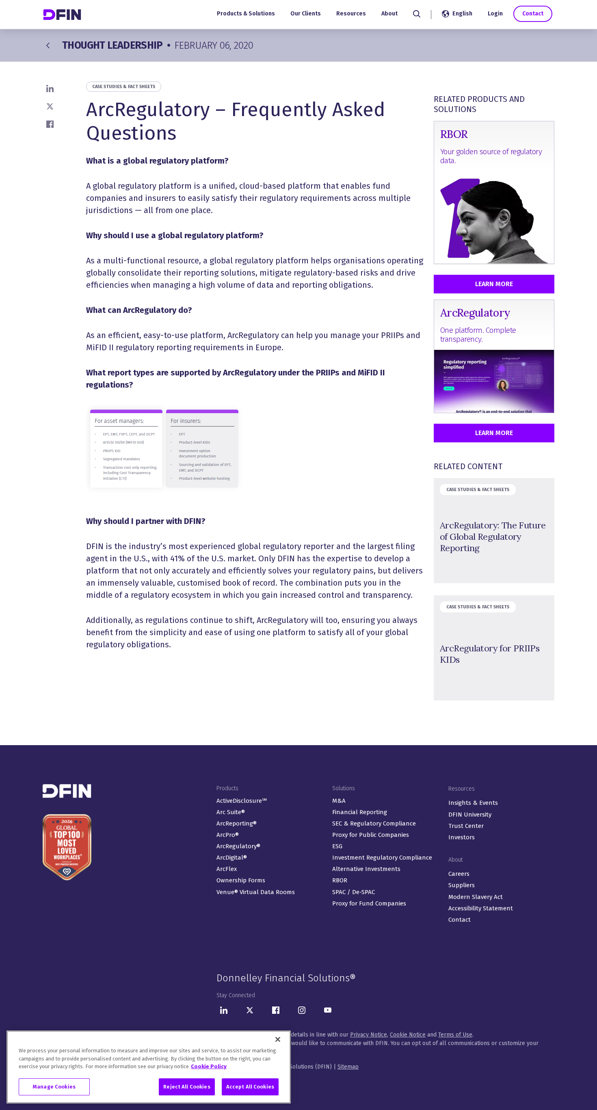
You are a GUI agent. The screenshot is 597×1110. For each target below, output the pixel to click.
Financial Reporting (359, 812)
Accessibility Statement (480, 908)
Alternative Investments (366, 869)
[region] (148, 1067)
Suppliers (461, 885)
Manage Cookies (54, 1087)
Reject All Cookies (186, 1087)
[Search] (416, 13)
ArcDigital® (231, 857)
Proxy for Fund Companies (369, 903)
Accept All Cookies (250, 1087)
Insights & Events (473, 802)
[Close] (278, 1039)
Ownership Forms (240, 880)
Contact (532, 13)
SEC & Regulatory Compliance (374, 823)
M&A (339, 800)
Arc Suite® (230, 812)
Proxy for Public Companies (370, 834)
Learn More (494, 284)
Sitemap (348, 1066)
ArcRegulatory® (238, 846)
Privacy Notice (368, 1034)
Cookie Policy (209, 1066)
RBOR (339, 880)
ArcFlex (226, 869)
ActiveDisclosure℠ (241, 800)
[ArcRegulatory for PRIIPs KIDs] (494, 647)
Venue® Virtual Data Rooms (255, 892)
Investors (461, 837)
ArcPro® (227, 834)
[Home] (63, 14)
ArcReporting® (236, 823)
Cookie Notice (408, 1034)
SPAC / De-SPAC (353, 892)
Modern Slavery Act (475, 897)
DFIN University (469, 814)
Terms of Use (455, 1034)
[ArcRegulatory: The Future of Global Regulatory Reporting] (494, 530)
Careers (458, 873)
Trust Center (466, 826)
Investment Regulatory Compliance (382, 857)
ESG (337, 846)
